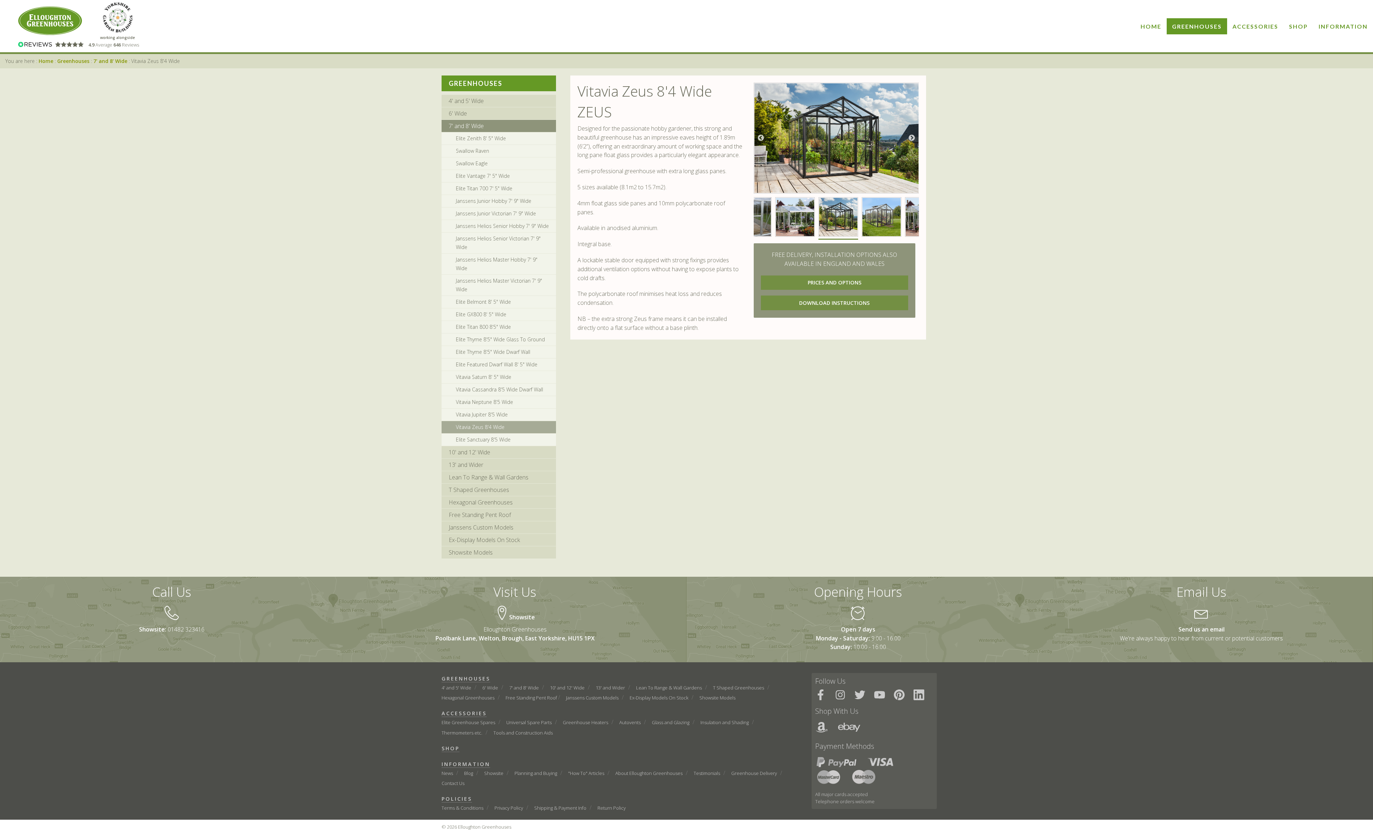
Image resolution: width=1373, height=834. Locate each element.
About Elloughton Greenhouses (649, 773)
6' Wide (458, 113)
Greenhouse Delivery (754, 773)
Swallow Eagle (472, 163)
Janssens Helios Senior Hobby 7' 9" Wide (502, 226)
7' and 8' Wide (110, 61)
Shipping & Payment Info (560, 808)
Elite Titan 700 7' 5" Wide (484, 188)
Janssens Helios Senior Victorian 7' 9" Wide (498, 242)
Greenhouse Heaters (585, 722)
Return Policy (611, 808)
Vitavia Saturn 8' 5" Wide (483, 377)
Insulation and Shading (724, 722)
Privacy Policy (508, 808)
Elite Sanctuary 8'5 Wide (483, 439)
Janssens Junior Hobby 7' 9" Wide (493, 200)
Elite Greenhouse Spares (468, 722)
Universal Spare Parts (529, 722)
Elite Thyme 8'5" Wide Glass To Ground (500, 339)
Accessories (1255, 26)
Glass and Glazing (670, 722)
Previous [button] (760, 138)
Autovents (630, 722)
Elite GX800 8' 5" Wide (481, 314)
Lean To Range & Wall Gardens (488, 477)
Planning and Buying (536, 773)
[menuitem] (1151, 26)
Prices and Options (834, 282)
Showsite (493, 773)
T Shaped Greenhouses (479, 490)
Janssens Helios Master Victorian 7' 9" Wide (499, 285)
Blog (468, 773)
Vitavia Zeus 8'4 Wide (480, 427)
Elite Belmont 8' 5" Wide (483, 301)
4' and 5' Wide (466, 101)
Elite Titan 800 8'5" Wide (483, 326)
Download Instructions (834, 302)
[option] (836, 138)
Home (1151, 26)
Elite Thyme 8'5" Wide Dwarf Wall (493, 351)
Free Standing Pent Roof (480, 515)
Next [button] (911, 138)
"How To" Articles (586, 773)
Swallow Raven (472, 150)
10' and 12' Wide (469, 452)
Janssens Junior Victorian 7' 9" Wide (496, 213)
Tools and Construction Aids (523, 733)
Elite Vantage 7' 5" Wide (483, 175)
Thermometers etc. (462, 733)
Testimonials (707, 773)
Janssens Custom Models (481, 527)
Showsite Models (471, 552)
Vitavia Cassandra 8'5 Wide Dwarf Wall (499, 389)
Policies (457, 798)
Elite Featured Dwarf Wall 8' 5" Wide (496, 364)
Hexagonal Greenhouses (481, 502)
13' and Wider (466, 465)
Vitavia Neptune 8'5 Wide (484, 402)
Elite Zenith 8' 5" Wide (481, 138)
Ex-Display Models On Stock (484, 540)
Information (1343, 26)
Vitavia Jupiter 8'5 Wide (482, 414)
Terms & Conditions (462, 808)
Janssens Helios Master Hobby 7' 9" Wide (496, 264)
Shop (1298, 26)
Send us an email (1201, 629)
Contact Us (453, 783)
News (447, 773)
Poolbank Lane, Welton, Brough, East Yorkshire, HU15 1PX (515, 638)
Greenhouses (1197, 26)
